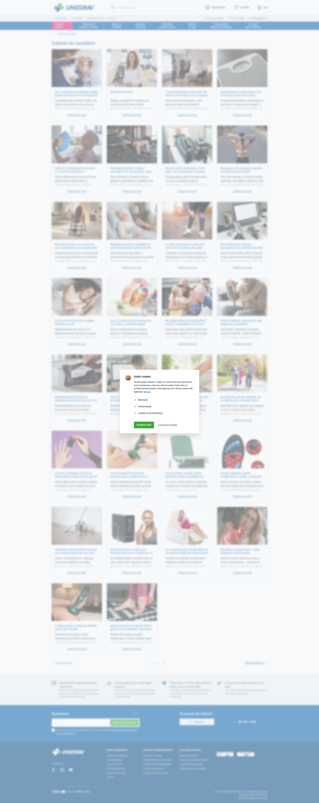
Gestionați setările (167, 424)
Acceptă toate (144, 424)
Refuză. (147, 392)
